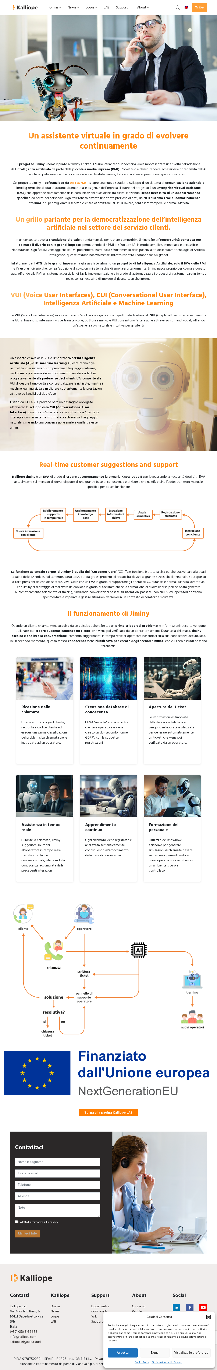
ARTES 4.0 (78, 183)
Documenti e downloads (100, 1309)
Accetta (123, 1352)
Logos (55, 1316)
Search (177, 7)
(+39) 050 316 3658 (23, 1332)
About (141, 7)
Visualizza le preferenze (191, 1352)
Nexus (72, 7)
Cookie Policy (142, 1362)
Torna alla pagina (108, 1112)
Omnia (53, 7)
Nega (155, 1352)
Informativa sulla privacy (43, 1222)
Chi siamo (139, 1306)
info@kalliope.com (23, 1337)
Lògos (90, 7)
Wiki (94, 1316)
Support (122, 7)
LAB (106, 7)
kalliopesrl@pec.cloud (25, 1342)
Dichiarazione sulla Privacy (167, 1362)
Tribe (199, 7)
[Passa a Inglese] (186, 8)
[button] (208, 1317)
